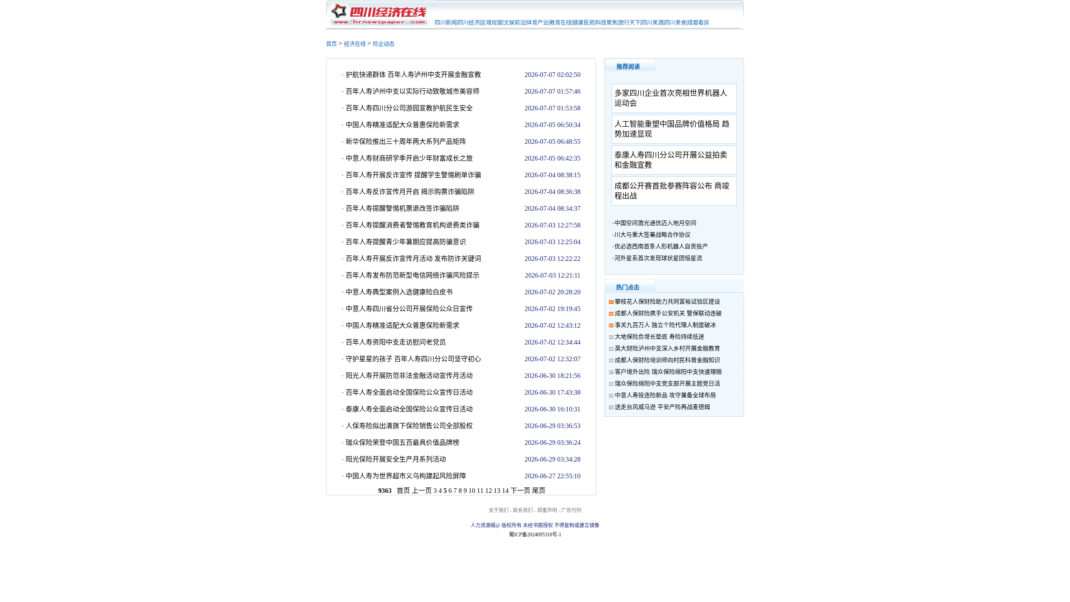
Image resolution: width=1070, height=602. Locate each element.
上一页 (422, 490)
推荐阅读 (628, 67)
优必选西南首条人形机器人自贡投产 (661, 246)
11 (480, 490)
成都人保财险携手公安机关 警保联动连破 (668, 313)
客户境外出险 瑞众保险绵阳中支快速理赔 (668, 372)
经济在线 (355, 44)
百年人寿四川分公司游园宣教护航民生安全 (409, 108)
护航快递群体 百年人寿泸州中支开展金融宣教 (413, 74)
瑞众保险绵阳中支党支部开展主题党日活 (667, 383)
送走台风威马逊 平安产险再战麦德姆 (662, 407)
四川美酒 (652, 22)
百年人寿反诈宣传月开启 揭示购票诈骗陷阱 (410, 191)
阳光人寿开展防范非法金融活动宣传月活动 (409, 375)
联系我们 (523, 510)
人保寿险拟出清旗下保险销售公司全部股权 (409, 425)
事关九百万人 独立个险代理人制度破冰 (665, 325)
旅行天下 (629, 22)
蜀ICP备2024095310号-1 (535, 535)
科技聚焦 (606, 22)
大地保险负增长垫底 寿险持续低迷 (659, 337)
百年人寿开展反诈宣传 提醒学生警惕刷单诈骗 (413, 175)
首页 (331, 44)
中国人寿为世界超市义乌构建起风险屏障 (406, 476)
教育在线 (560, 22)
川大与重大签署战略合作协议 (652, 235)
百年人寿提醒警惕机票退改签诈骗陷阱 (402, 208)
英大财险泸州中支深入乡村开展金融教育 (667, 348)
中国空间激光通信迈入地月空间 (655, 223)
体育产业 (537, 22)
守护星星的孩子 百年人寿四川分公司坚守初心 (413, 358)
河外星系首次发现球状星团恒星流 (658, 258)
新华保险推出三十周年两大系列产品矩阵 (406, 141)
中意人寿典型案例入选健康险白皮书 (399, 292)
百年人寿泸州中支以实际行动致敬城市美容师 (412, 91)
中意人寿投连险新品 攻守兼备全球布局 (665, 395)
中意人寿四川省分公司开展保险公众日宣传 (409, 308)
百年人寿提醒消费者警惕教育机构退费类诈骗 (412, 225)
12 (488, 490)
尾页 (538, 490)
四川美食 (675, 22)
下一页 (520, 490)
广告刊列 (571, 510)
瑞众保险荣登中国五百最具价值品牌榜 (402, 442)
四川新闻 (445, 22)
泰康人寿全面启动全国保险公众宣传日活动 (409, 409)
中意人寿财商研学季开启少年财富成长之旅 (409, 158)
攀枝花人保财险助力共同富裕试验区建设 (667, 301)
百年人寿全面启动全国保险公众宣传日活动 (409, 392)
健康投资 (583, 22)
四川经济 (468, 22)
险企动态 (384, 44)
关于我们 (499, 510)
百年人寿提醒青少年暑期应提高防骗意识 (406, 241)
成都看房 (698, 22)
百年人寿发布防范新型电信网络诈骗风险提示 (412, 275)
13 (497, 490)
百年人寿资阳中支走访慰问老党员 (396, 342)
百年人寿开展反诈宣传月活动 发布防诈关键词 (413, 258)
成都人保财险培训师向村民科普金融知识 (667, 360)
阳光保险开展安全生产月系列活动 (396, 459)
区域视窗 (491, 22)
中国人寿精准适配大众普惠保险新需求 (402, 124)
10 (472, 490)
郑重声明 (547, 510)
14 (505, 490)
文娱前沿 (514, 22)
